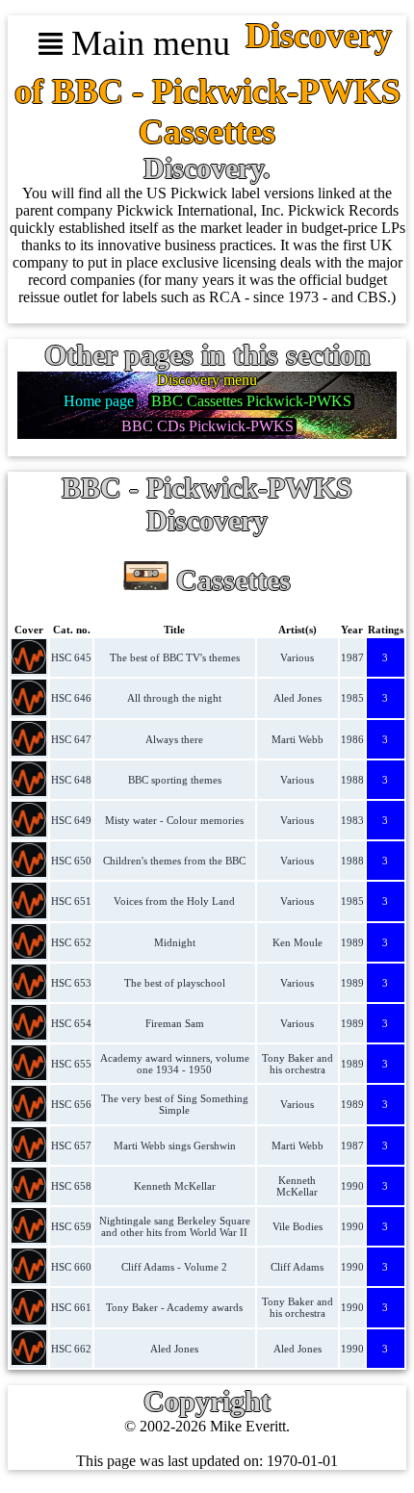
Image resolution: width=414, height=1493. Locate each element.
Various (297, 657)
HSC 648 (71, 779)
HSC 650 (71, 860)
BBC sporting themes (174, 779)
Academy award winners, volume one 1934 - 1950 (174, 1063)
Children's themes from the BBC (174, 860)
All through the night (174, 698)
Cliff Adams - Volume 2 (174, 1267)
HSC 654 (71, 1023)
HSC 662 (71, 1348)
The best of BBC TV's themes (175, 657)
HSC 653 (71, 983)
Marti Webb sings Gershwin (175, 1145)
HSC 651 (71, 901)
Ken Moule (297, 942)
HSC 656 (71, 1104)
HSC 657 (71, 1145)
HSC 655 (71, 1063)
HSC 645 (71, 657)
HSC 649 (71, 820)
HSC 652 (71, 942)
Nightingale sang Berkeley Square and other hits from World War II (174, 1226)
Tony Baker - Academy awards (174, 1307)
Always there (174, 739)
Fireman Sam (174, 1023)
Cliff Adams (297, 1267)
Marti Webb (297, 739)
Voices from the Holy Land (174, 901)
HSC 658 (71, 1186)
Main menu (146, 43)
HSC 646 (71, 698)
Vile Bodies (297, 1226)
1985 (352, 698)
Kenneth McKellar (175, 1186)
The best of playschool (174, 983)
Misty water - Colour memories (174, 820)
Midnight (174, 942)
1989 (352, 942)
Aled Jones (297, 698)
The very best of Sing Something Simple (174, 1104)
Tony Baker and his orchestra (297, 1063)
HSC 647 (71, 739)
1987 (352, 657)
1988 (352, 779)
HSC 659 (71, 1226)
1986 (352, 739)
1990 (352, 1186)
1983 (352, 820)
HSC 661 (71, 1307)
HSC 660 (71, 1267)
